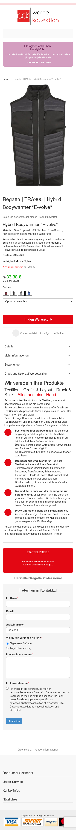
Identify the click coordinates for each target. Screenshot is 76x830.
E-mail (10, 611)
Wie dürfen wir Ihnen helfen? (23, 637)
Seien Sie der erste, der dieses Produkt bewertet (30, 217)
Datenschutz (24, 749)
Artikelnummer (15, 624)
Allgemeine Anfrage (21, 643)
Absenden (14, 721)
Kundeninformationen (46, 749)
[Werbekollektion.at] (38, 16)
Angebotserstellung (20, 648)
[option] (6, 293)
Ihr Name (11, 598)
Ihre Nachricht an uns (19, 654)
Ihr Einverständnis (17, 683)
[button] (31, 333)
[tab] (38, 346)
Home (5, 78)
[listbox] (38, 294)
